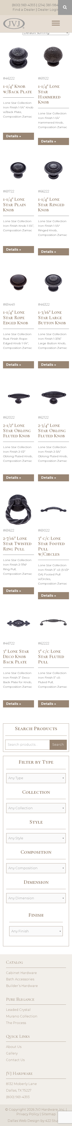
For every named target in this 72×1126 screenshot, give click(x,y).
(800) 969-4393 (23, 5)
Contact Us (15, 1060)
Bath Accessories (20, 979)
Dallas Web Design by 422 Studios (36, 1121)
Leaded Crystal (18, 1010)
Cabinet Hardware (21, 973)
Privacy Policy (27, 1114)
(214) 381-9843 (49, 5)
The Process (16, 1023)
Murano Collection (21, 1016)
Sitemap (49, 1114)
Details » (13, 136)
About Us (13, 1047)
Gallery (12, 1053)
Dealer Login (49, 10)
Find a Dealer (24, 10)
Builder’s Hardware (22, 986)
